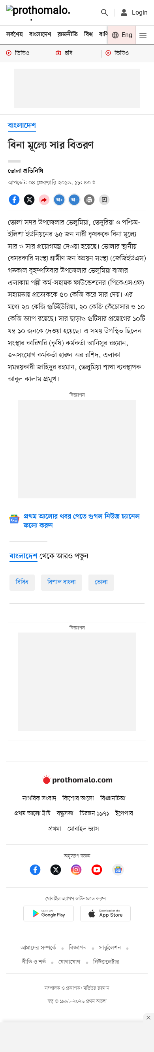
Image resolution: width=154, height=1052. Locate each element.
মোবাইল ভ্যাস (83, 829)
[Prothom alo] (39, 13)
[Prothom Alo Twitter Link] (59, 871)
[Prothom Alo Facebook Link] (39, 871)
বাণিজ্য (107, 34)
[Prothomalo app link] (49, 915)
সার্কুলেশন (110, 948)
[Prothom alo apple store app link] (105, 915)
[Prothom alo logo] (77, 782)
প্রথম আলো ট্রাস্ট (33, 813)
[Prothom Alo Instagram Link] (80, 871)
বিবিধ (22, 582)
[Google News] (118, 871)
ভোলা (101, 582)
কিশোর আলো (78, 798)
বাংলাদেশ (40, 34)
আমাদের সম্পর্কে (38, 948)
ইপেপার (124, 813)
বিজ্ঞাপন (77, 948)
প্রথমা (55, 829)
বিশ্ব (88, 34)
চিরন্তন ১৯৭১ (94, 813)
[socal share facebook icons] (15, 204)
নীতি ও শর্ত (34, 962)
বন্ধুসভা (65, 813)
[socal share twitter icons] (30, 204)
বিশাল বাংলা (61, 582)
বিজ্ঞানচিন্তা (113, 798)
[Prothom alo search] (104, 12)
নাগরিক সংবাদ (39, 798)
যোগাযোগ (69, 962)
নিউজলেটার (106, 962)
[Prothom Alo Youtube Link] (100, 871)
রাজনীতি (68, 34)
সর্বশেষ (14, 34)
